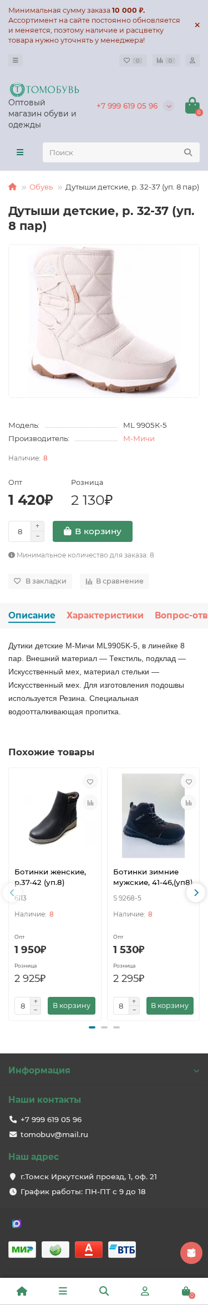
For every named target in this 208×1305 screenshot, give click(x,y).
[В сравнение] (90, 802)
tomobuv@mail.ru (54, 1134)
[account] (192, 60)
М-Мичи (139, 438)
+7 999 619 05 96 (127, 105)
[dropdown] (15, 60)
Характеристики (105, 615)
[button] (92, 1027)
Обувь (41, 186)
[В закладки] (90, 781)
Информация (39, 1070)
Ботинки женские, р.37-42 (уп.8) (50, 877)
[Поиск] (188, 152)
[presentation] (12, 892)
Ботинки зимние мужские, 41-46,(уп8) (153, 877)
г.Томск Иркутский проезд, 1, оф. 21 (89, 1176)
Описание (31, 615)
